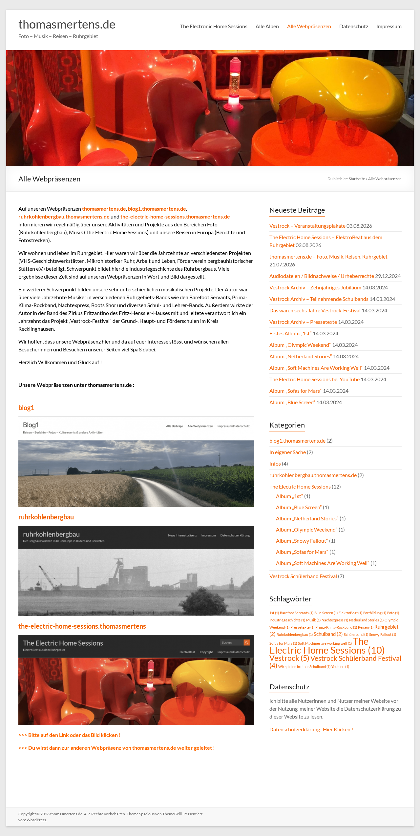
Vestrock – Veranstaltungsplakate (307, 225)
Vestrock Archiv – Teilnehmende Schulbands (318, 299)
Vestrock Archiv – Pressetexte (303, 322)
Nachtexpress (335, 620)
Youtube (340, 666)
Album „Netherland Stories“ (300, 356)
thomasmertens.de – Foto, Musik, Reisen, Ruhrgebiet (328, 256)
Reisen (365, 627)
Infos (275, 463)
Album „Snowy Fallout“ (302, 540)
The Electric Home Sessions (300, 486)
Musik (313, 620)
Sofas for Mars (283, 643)
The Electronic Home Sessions (213, 26)
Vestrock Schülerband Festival (303, 576)
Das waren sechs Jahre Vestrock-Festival (315, 310)
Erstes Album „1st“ (290, 333)
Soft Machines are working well (325, 643)
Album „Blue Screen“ (292, 402)
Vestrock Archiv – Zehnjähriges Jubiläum (315, 287)
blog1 (26, 407)
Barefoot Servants (296, 613)
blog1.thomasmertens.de (157, 208)
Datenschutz (353, 26)
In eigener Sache (287, 452)
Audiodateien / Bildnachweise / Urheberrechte (321, 276)
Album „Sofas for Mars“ (295, 390)
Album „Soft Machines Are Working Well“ (316, 368)
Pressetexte (302, 627)
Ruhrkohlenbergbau (295, 634)
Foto (393, 613)
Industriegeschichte (287, 620)
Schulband (328, 634)
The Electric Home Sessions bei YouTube (314, 379)
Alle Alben (267, 26)
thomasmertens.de (67, 24)
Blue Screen (326, 613)
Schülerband (356, 634)
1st (274, 613)
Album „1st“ (289, 496)
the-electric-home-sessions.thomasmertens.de (175, 216)
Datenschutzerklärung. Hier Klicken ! (311, 729)
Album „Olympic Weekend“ (300, 345)
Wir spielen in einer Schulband (304, 666)
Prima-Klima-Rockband (336, 627)
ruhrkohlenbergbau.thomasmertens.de (64, 216)
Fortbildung (374, 613)
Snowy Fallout (382, 634)
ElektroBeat (350, 613)
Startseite (357, 178)
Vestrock (289, 658)
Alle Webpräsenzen (309, 26)
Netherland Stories (366, 620)
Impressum (389, 26)
